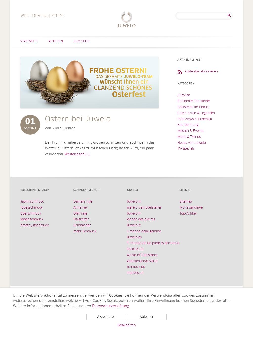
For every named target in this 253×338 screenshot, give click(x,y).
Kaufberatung (187, 125)
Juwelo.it (133, 225)
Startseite (29, 41)
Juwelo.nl (133, 201)
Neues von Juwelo (191, 143)
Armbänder (82, 225)
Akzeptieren (106, 317)
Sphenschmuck (31, 219)
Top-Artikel (188, 213)
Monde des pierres (140, 219)
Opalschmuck (30, 213)
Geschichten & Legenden (196, 113)
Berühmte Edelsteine (193, 101)
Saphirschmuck (32, 201)
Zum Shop (81, 41)
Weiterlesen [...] (77, 154)
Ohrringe (80, 213)
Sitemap (186, 201)
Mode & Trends (189, 137)
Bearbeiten (126, 325)
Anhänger (80, 207)
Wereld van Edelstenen (144, 207)
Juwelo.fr (133, 213)
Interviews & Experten (194, 119)
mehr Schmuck (84, 231)
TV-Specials (186, 148)
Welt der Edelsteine (126, 20)
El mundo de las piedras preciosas (152, 243)
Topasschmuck (31, 207)
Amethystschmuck (34, 225)
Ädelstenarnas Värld (142, 261)
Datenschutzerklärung (110, 306)
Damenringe (82, 201)
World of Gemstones (142, 255)
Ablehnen (147, 317)
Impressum (135, 273)
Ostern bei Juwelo (78, 119)
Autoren (55, 41)
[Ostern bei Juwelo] (89, 113)
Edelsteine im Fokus (192, 107)
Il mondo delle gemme (143, 231)
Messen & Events (190, 131)
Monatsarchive (191, 207)
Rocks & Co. (135, 249)
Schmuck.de (135, 267)
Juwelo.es (134, 237)
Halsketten (81, 219)
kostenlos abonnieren (201, 71)
